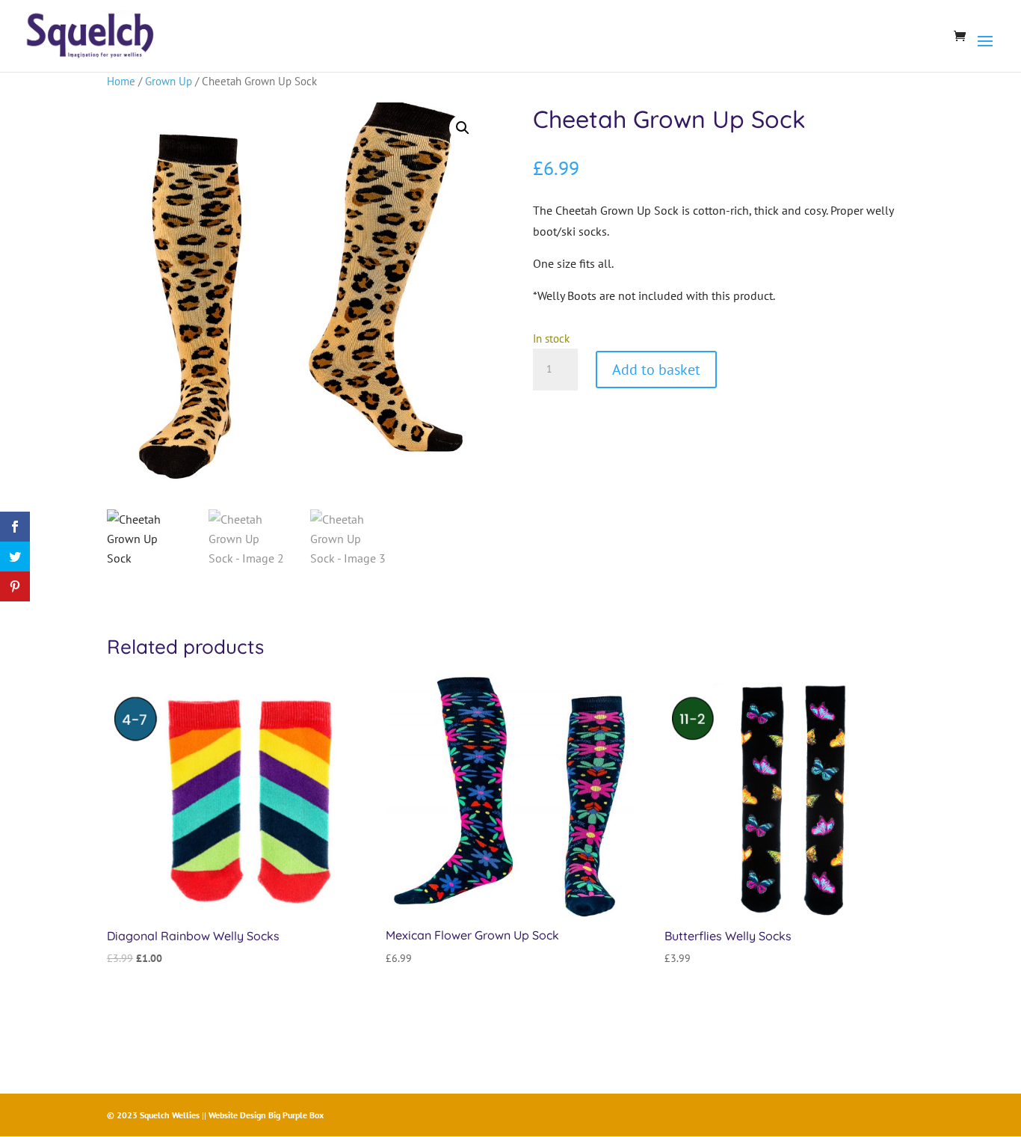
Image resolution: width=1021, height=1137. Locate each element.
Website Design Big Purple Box (266, 1115)
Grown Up (168, 81)
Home (121, 81)
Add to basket (656, 369)
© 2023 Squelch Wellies (153, 1115)
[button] (462, 127)
